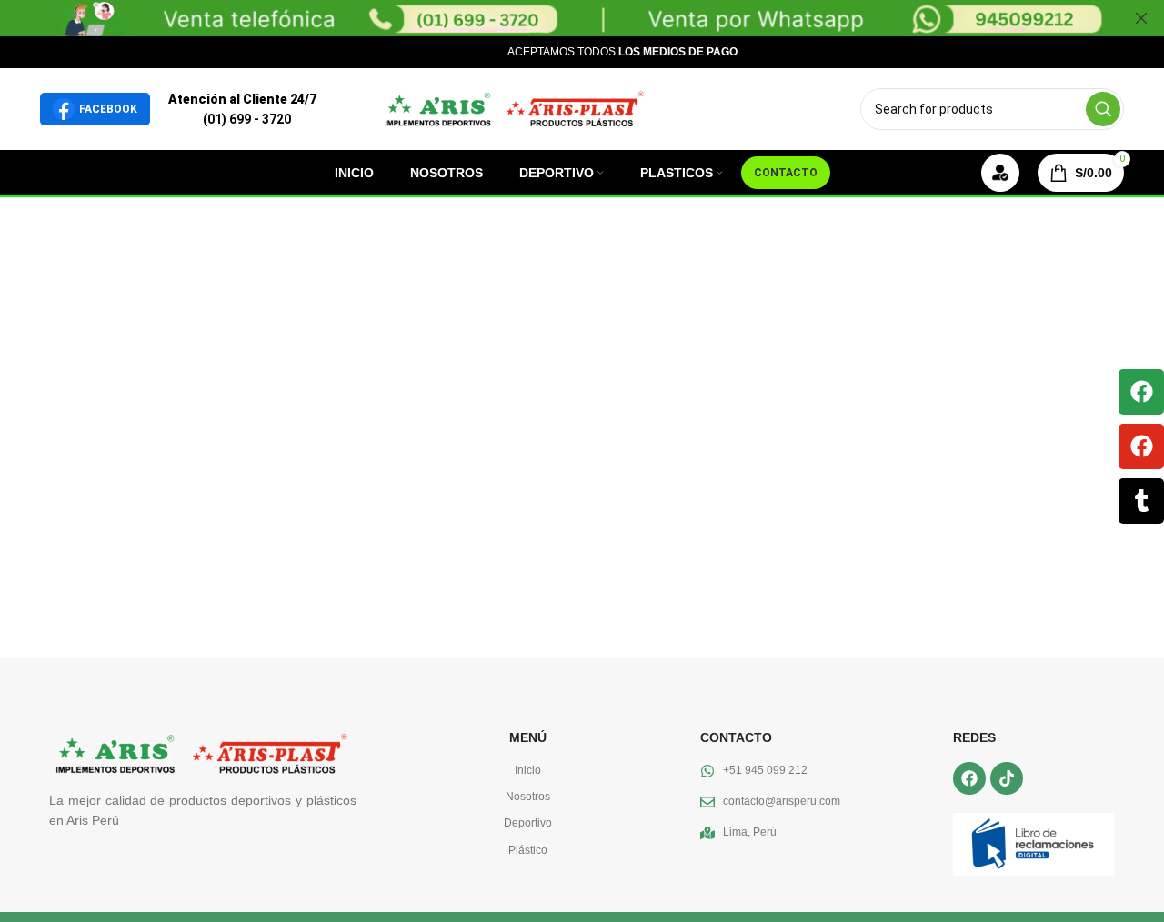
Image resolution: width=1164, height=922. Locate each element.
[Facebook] (1141, 392)
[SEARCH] (1103, 109)
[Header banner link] (554, 18)
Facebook (108, 109)
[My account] (1000, 173)
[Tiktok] (1006, 778)
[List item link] (528, 770)
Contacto (786, 172)
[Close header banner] (1141, 18)
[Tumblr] (1141, 501)
